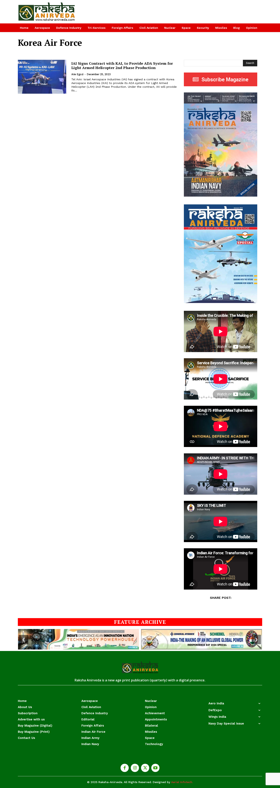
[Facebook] (125, 768)
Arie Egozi (77, 74)
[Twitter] (145, 768)
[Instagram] (135, 768)
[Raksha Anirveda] (47, 11)
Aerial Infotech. (182, 782)
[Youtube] (155, 768)
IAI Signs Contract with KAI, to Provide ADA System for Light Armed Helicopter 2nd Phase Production (122, 65)
